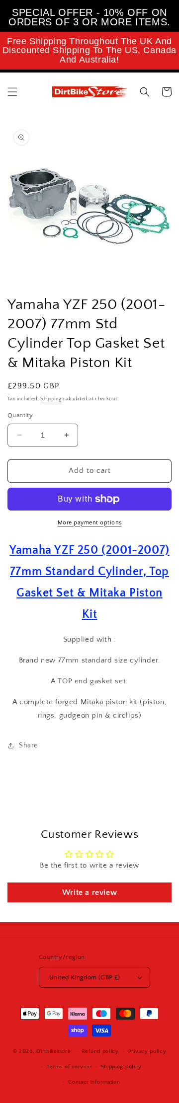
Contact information (94, 1082)
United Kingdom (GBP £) (84, 977)
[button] (12, 92)
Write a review (89, 892)
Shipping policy (121, 1067)
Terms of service (69, 1067)
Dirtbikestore (53, 1051)
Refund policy (100, 1051)
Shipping (51, 399)
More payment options (90, 522)
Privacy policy (147, 1051)
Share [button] (28, 745)
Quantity (20, 415)
